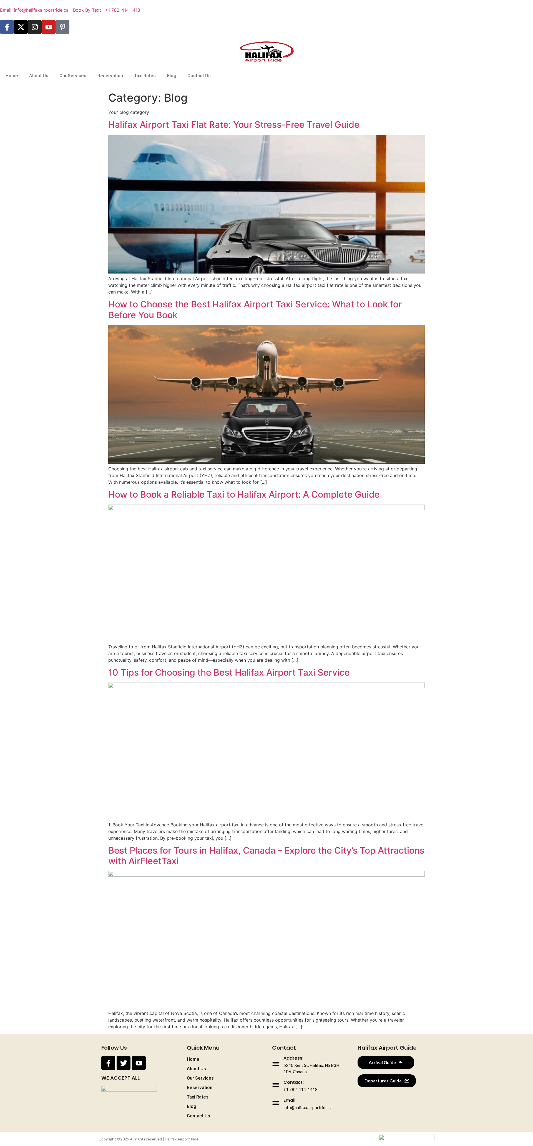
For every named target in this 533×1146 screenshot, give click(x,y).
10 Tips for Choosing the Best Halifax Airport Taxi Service (229, 672)
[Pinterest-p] (62, 27)
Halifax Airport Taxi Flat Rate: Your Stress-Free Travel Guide (233, 124)
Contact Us (199, 75)
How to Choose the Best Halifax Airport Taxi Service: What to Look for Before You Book (255, 309)
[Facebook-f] (7, 27)
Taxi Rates (145, 75)
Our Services (72, 75)
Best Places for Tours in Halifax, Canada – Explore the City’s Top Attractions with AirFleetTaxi (266, 855)
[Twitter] (123, 1063)
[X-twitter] (21, 27)
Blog (171, 75)
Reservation (110, 75)
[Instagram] (35, 27)
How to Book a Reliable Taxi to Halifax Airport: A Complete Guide (244, 494)
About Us (38, 75)
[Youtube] (49, 27)
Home (12, 75)
